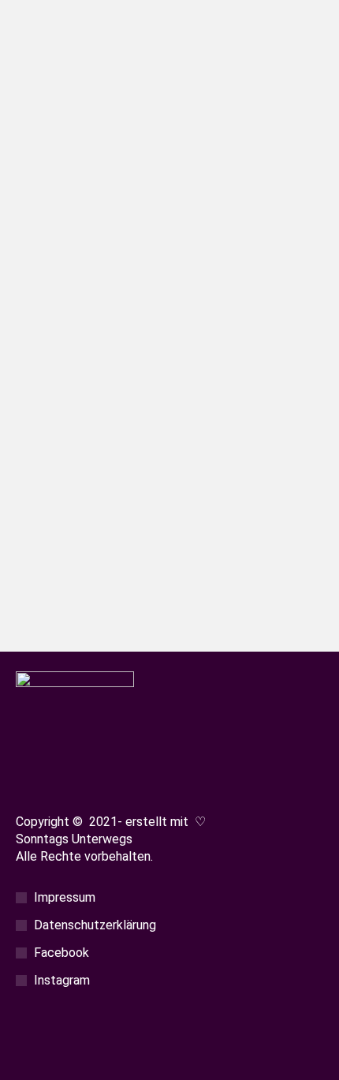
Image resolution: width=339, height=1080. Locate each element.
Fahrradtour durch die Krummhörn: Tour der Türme (161, 419)
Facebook (61, 952)
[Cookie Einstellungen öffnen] (28, 1058)
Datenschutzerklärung (95, 924)
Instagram (62, 980)
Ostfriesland (63, 449)
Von (154, 449)
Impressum (64, 897)
